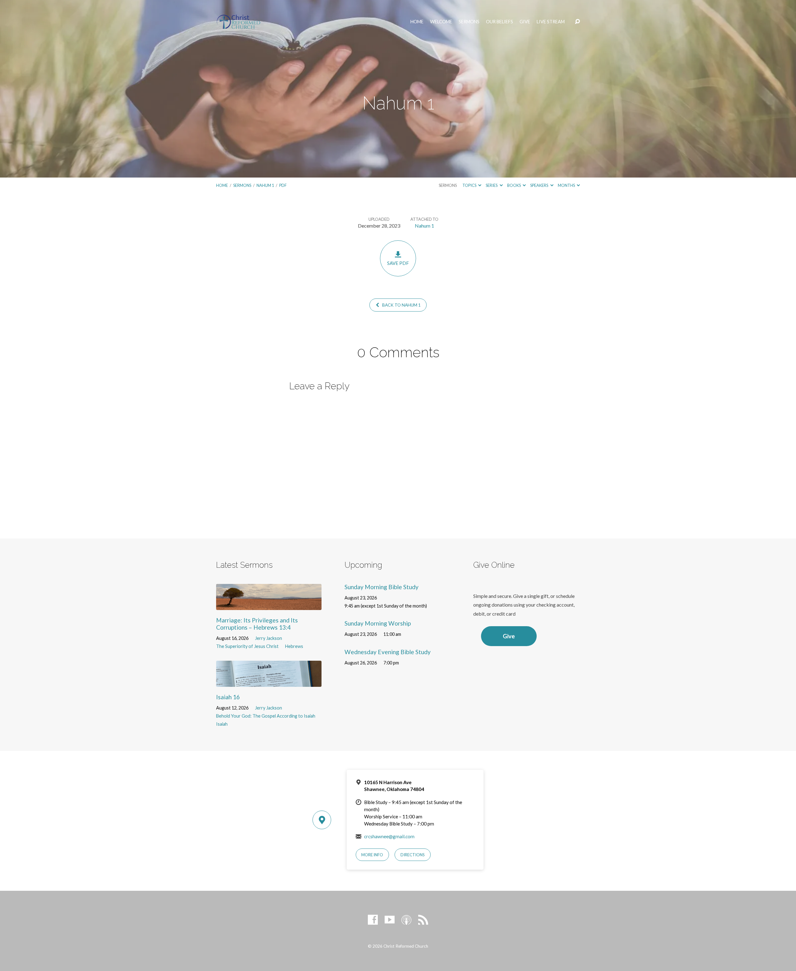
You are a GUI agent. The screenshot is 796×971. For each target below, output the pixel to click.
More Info (372, 854)
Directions (412, 854)
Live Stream (551, 22)
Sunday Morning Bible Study (382, 586)
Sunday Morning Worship (378, 623)
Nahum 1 (265, 185)
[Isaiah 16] (269, 682)
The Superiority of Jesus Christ (247, 646)
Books (514, 185)
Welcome (441, 22)
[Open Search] (577, 21)
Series (492, 185)
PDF (283, 185)
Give (525, 22)
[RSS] (423, 920)
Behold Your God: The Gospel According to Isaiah (265, 716)
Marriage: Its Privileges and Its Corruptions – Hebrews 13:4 (257, 624)
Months (567, 185)
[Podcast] (406, 920)
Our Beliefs (499, 22)
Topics (469, 185)
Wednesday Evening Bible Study (388, 651)
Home (416, 22)
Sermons (469, 22)
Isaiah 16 (228, 697)
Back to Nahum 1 (401, 305)
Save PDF (398, 263)
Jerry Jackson (268, 638)
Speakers (539, 185)
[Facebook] (373, 920)
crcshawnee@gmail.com (389, 836)
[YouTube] (390, 920)
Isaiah (222, 724)
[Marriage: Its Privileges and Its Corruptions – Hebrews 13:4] (269, 605)
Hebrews (294, 646)
